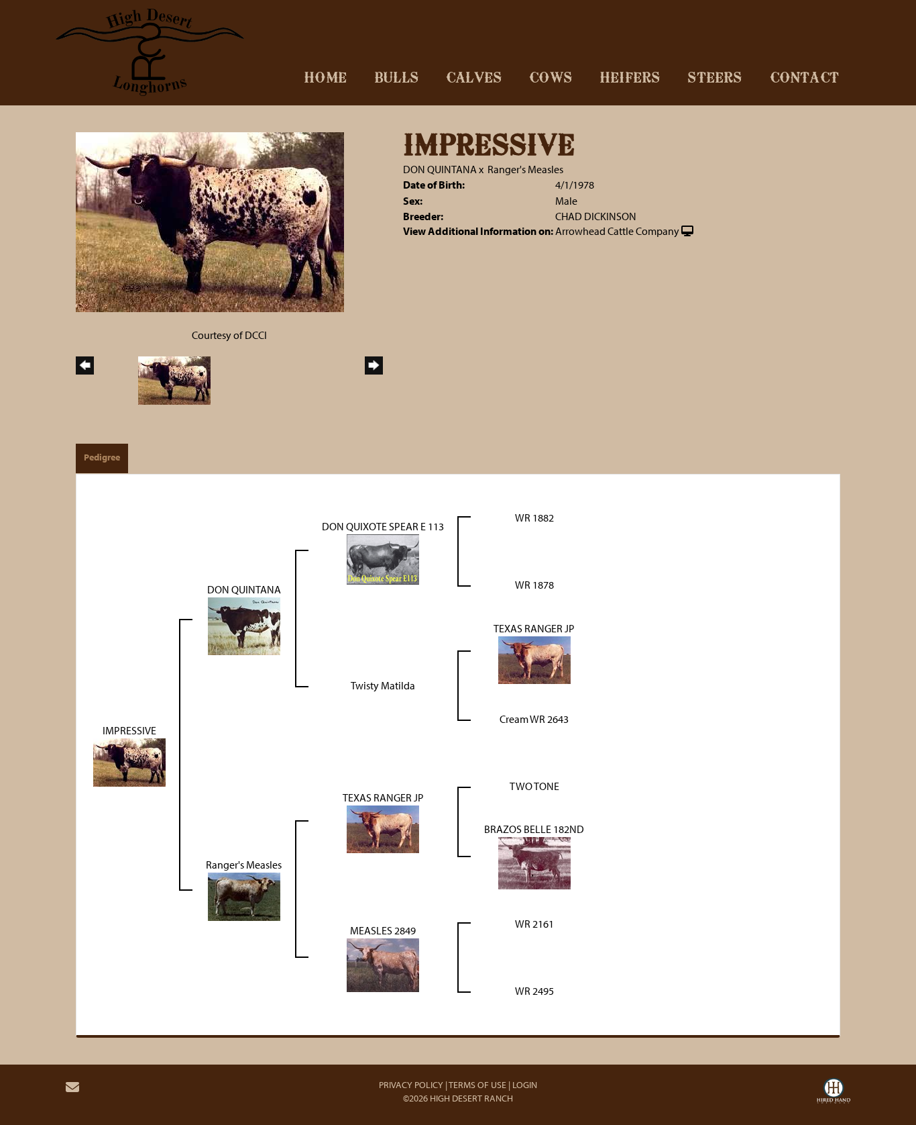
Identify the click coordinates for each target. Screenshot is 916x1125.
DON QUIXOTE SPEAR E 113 (383, 526)
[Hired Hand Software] (833, 1093)
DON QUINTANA (440, 169)
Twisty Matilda (383, 685)
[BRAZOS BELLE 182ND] (534, 861)
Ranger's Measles (525, 169)
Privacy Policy (411, 1085)
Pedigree (102, 457)
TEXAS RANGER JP (534, 628)
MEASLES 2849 (383, 930)
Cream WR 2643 (534, 719)
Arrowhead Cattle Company (617, 231)
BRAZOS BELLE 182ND (534, 829)
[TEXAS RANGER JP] (534, 658)
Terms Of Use (477, 1085)
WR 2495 (534, 990)
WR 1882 (534, 517)
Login (524, 1085)
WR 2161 (534, 923)
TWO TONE (534, 786)
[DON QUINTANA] (244, 625)
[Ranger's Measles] (244, 894)
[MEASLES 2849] (383, 964)
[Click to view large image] (210, 221)
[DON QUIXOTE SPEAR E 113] (383, 558)
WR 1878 (534, 584)
